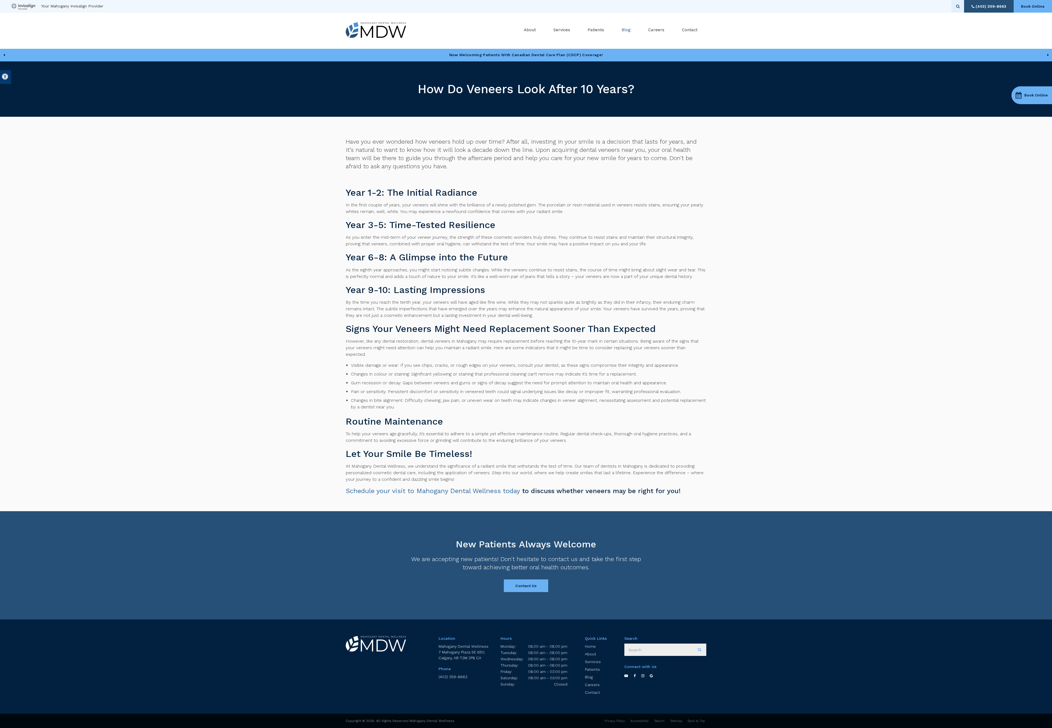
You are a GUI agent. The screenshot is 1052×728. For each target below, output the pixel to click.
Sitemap (676, 721)
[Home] (376, 30)
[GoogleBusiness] (654, 675)
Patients (596, 29)
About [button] (530, 29)
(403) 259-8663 (453, 677)
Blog (626, 29)
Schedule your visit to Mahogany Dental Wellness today (433, 491)
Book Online (1033, 6)
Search (659, 721)
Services (593, 661)
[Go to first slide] (1048, 55)
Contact (689, 29)
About (590, 654)
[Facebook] (637, 675)
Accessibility (639, 721)
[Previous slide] (4, 55)
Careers (656, 29)
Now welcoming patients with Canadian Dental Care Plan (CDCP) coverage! (526, 55)
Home (590, 646)
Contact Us (526, 586)
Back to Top (696, 721)
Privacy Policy (615, 721)
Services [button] (561, 29)
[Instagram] (645, 675)
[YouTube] (629, 675)
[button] (1031, 95)
